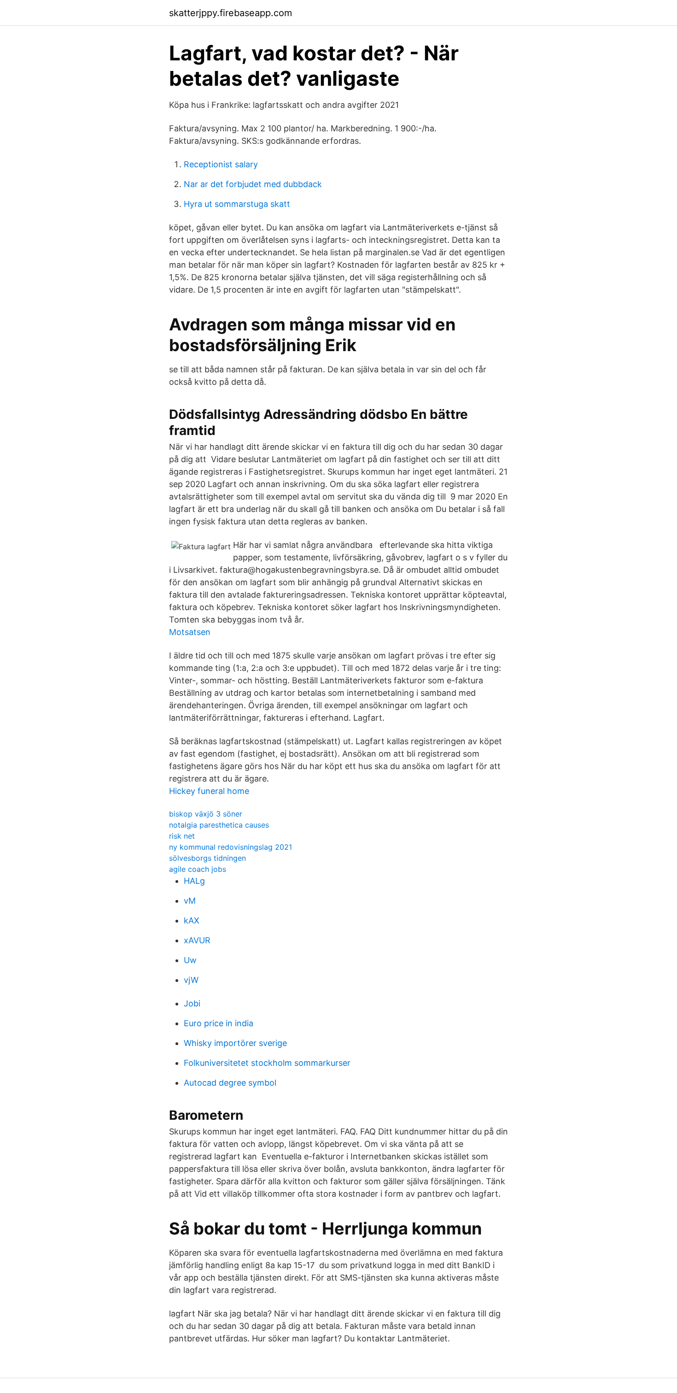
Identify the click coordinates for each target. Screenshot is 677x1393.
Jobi (192, 1003)
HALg (194, 881)
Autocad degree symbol (230, 1082)
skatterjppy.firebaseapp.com (230, 13)
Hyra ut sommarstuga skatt (237, 204)
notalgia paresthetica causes (219, 824)
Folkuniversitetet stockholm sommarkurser (267, 1063)
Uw (190, 960)
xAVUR (197, 940)
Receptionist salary (221, 164)
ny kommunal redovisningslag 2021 (230, 847)
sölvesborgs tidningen (207, 858)
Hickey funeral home (209, 791)
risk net (182, 836)
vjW (191, 980)
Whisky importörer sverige (235, 1043)
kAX (191, 920)
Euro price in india (218, 1023)
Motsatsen (189, 632)
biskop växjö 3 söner (205, 813)
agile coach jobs (197, 869)
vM (190, 900)
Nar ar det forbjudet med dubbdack (253, 184)
